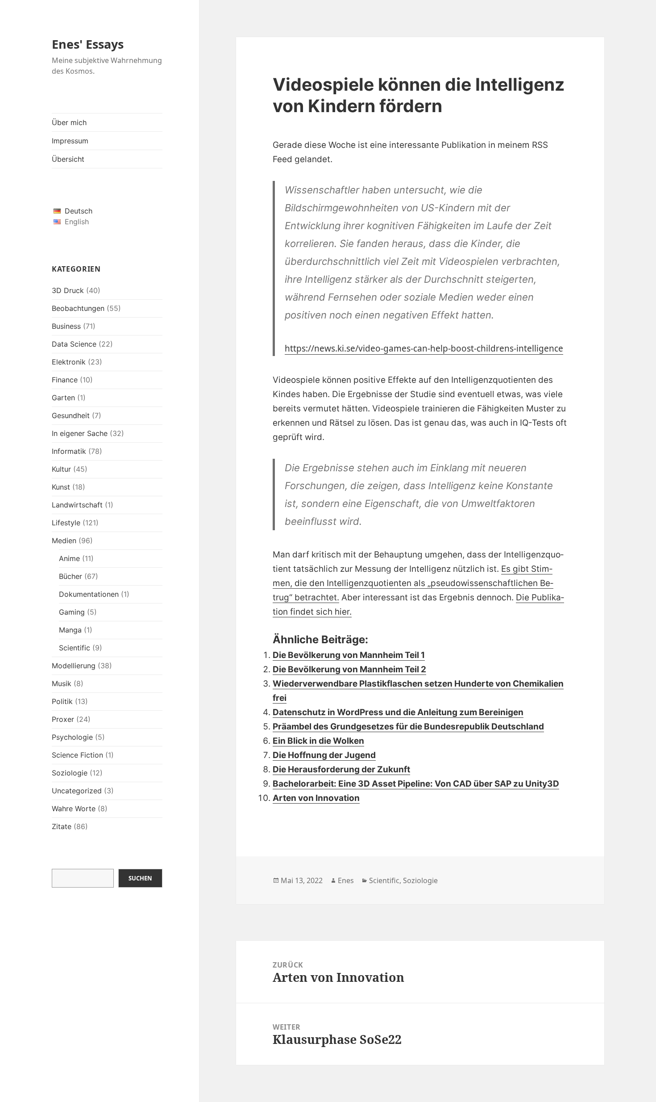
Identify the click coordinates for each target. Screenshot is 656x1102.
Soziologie (69, 772)
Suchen (140, 878)
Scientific (74, 647)
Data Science (74, 343)
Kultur (61, 469)
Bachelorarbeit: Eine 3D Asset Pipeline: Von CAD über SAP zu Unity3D (416, 784)
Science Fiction (77, 754)
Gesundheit (71, 415)
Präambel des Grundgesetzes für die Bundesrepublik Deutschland (408, 726)
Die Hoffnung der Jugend (324, 755)
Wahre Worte (73, 808)
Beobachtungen (78, 308)
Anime (69, 558)
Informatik (69, 451)
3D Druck (68, 290)
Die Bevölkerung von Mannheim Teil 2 (349, 669)
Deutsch (78, 210)
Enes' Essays (88, 44)
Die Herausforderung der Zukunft (341, 769)
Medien (64, 540)
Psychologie (72, 737)
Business (66, 326)
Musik (61, 683)
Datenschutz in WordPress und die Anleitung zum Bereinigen (398, 712)
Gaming (72, 612)
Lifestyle (66, 522)
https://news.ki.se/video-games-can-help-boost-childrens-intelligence (424, 348)
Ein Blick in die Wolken (318, 741)
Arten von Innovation (316, 798)
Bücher (70, 576)
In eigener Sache (80, 433)
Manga (70, 629)
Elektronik (69, 361)
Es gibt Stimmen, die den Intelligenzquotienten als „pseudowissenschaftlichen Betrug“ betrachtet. (413, 583)
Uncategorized (77, 790)
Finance (65, 379)
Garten (63, 397)
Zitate (61, 826)
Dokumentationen (89, 594)
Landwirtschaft (77, 504)
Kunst (61, 486)
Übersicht (68, 159)
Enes (346, 880)
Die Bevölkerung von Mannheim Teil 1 (349, 655)
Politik (62, 701)
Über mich (69, 122)
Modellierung (73, 665)
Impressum (70, 140)
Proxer (63, 719)
